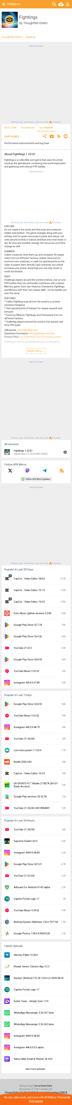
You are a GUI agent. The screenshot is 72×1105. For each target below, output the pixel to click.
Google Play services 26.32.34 (30, 796)
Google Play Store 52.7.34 (28, 624)
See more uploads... (36, 1069)
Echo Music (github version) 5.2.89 (32, 613)
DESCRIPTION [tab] (27, 128)
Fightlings (30, 37)
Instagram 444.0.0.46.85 (27, 852)
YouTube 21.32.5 (23, 647)
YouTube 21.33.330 (24, 875)
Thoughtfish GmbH (35, 23)
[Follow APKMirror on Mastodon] (27, 471)
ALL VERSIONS (46, 128)
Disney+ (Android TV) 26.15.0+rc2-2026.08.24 (38, 978)
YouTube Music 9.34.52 (26, 910)
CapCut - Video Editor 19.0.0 (29, 601)
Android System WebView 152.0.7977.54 (36, 921)
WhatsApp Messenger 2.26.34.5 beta (34, 1024)
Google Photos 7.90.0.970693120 (32, 933)
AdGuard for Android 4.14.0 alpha (32, 887)
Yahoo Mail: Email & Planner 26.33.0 (33, 1058)
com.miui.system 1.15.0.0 (27, 750)
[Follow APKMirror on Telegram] (45, 471)
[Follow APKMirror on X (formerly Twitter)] (10, 471)
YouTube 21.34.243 (24, 738)
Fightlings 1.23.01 (23, 450)
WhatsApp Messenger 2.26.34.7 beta (34, 1012)
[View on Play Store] (52, 136)
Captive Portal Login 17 (26, 898)
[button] (45, 136)
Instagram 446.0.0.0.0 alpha (29, 1047)
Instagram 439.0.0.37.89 (27, 682)
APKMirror (13, 4)
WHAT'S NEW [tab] (10, 128)
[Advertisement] (36, 84)
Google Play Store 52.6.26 (28, 636)
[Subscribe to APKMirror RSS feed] (62, 471)
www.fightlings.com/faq (41, 333)
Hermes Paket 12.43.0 (26, 954)
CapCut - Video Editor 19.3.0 (29, 773)
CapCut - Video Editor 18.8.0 (29, 578)
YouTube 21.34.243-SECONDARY (32, 808)
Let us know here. (43, 1085)
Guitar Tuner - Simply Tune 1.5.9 (31, 1001)
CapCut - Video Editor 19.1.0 (29, 590)
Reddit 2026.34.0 (23, 761)
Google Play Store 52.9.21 (28, 864)
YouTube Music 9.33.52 (26, 671)
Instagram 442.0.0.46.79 (27, 727)
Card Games (11, 136)
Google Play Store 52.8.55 (28, 659)
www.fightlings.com (27, 330)
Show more (34, 351)
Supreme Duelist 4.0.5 (25, 841)
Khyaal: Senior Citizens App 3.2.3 (31, 966)
